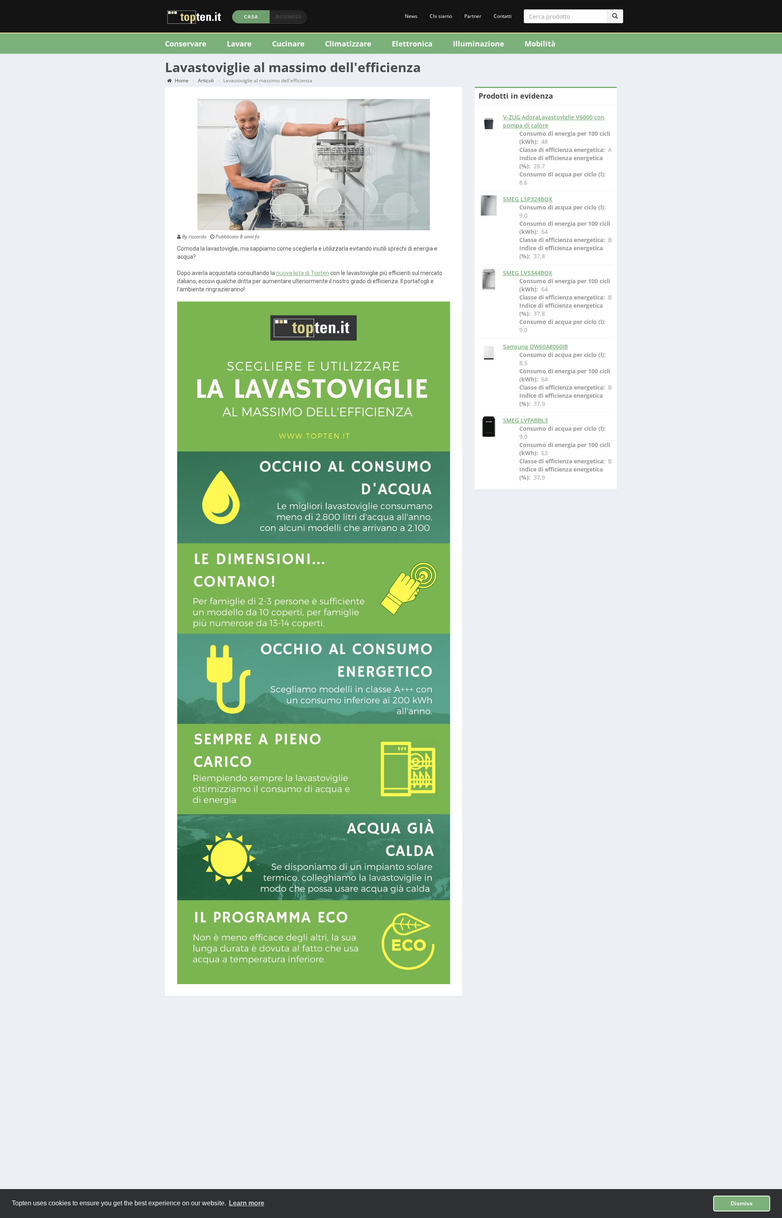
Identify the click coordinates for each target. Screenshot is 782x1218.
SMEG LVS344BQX (527, 273)
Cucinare (288, 43)
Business (288, 16)
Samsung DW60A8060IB (535, 346)
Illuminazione (478, 43)
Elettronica (412, 43)
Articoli (206, 80)
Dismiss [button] (742, 1203)
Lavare (239, 43)
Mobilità (540, 43)
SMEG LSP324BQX (527, 199)
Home (181, 80)
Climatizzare (348, 43)
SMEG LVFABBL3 (525, 420)
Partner (472, 16)
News (411, 16)
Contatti (503, 16)
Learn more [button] (246, 1203)
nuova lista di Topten (302, 273)
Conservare (185, 43)
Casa (251, 16)
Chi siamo (441, 16)
